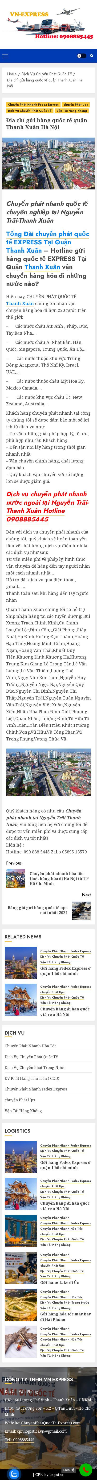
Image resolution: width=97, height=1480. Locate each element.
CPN (39, 1474)
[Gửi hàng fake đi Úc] (21, 1268)
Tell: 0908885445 (19, 1439)
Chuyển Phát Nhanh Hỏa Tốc (30, 1046)
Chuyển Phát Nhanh (54, 1218)
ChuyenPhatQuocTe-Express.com (51, 1423)
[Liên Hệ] (85, 1469)
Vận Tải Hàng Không (72, 111)
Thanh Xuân (24, 250)
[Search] (92, 55)
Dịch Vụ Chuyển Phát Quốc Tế (30, 111)
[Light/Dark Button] (81, 56)
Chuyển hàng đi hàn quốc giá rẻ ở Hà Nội (65, 1011)
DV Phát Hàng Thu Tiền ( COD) (32, 1078)
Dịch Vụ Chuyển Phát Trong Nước (35, 1067)
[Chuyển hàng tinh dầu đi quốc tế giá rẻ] (21, 1342)
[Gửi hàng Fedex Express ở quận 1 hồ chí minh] (21, 963)
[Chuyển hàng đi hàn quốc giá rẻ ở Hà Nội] (21, 1000)
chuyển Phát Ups (76, 105)
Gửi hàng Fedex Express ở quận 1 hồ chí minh (65, 971)
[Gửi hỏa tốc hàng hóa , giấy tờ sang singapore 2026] (21, 1231)
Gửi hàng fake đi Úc (59, 1282)
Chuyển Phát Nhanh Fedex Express (33, 105)
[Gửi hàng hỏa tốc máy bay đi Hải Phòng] (21, 1305)
